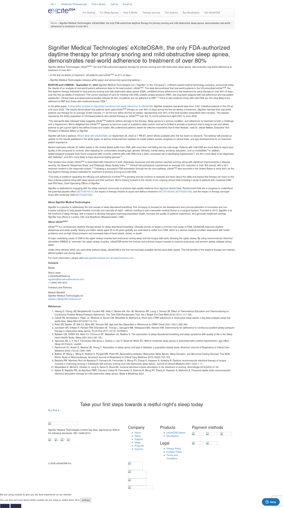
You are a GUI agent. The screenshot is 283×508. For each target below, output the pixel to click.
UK (52, 4)
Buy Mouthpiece (191, 12)
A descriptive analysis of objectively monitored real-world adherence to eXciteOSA (110, 106)
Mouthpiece (173, 435)
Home (54, 23)
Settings (16, 506)
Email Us (127, 4)
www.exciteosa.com (123, 257)
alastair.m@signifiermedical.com (65, 299)
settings (86, 500)
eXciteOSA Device (176, 432)
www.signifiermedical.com (97, 257)
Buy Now (53, 410)
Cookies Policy (174, 451)
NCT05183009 (166, 191)
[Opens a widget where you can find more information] (271, 502)
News (137, 442)
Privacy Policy (174, 448)
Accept (4, 506)
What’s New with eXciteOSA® (92, 135)
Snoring (89, 12)
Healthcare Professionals (74, 4)
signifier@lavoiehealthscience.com (66, 279)
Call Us (114, 4)
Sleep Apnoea (109, 12)
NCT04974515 (85, 191)
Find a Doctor (99, 4)
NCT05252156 (183, 191)
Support (139, 439)
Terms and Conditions (172, 456)
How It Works (130, 12)
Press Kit (139, 445)
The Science (171, 12)
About (138, 435)
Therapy (151, 12)
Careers (139, 449)
